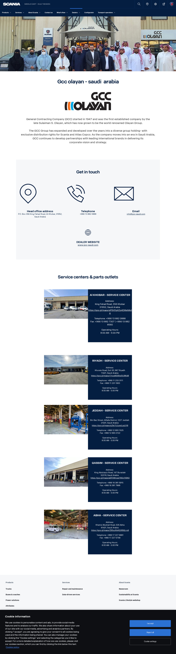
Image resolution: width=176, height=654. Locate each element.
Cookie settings (150, 641)
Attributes (10, 606)
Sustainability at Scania (129, 595)
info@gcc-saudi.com (136, 214)
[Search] (139, 4)
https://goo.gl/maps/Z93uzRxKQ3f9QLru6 (110, 530)
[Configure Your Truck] (164, 4)
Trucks (8, 589)
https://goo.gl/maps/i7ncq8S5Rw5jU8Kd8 (110, 376)
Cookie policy (12, 647)
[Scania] (11, 4)
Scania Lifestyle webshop (129, 600)
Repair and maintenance (72, 589)
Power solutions (12, 600)
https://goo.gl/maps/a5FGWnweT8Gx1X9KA (110, 478)
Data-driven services (71, 595)
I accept (150, 623)
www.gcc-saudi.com (88, 245)
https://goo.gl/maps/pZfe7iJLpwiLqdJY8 (110, 426)
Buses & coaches (13, 595)
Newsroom (123, 589)
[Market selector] (155, 4)
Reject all (150, 632)
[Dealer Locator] (147, 4)
